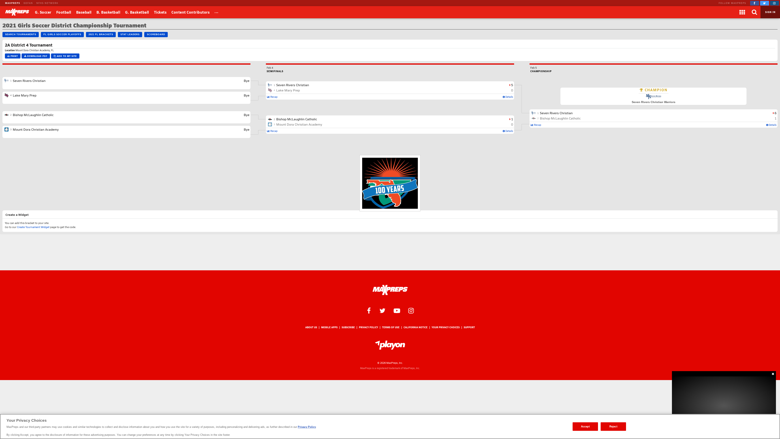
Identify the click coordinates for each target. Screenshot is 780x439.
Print (14, 56)
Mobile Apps (329, 327)
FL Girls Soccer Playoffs (62, 34)
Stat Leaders (130, 34)
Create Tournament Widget (33, 227)
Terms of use (391, 327)
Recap (273, 96)
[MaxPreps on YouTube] (397, 310)
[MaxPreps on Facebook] (754, 3)
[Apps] (742, 12)
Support (469, 327)
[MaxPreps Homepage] (390, 290)
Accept (585, 426)
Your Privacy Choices (446, 327)
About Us (311, 327)
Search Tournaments (20, 34)
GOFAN (28, 2)
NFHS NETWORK (47, 2)
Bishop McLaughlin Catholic (33, 115)
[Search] (754, 12)
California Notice (416, 327)
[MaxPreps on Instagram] (774, 3)
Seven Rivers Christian (29, 80)
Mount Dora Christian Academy (36, 129)
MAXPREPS (12, 2)
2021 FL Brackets (101, 34)
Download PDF (36, 56)
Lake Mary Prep (24, 95)
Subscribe (348, 327)
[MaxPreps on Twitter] (764, 3)
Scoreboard (156, 34)
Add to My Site (66, 56)
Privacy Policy (368, 327)
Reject (613, 426)
